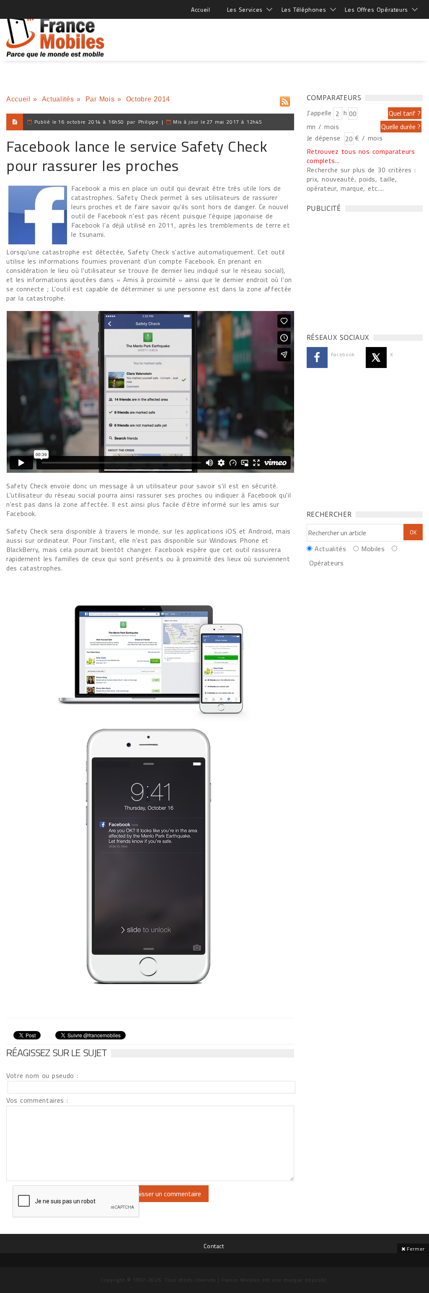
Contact (214, 1245)
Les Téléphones (304, 9)
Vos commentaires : (37, 1100)
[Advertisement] (270, 33)
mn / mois (323, 126)
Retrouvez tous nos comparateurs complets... (361, 156)
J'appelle (319, 112)
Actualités (58, 99)
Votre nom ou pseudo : (42, 1075)
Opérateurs (326, 563)
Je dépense (325, 138)
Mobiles (373, 549)
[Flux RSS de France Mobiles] (285, 99)
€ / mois (368, 138)
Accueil (200, 9)
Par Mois (100, 99)
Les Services (245, 9)
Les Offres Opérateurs (376, 9)
